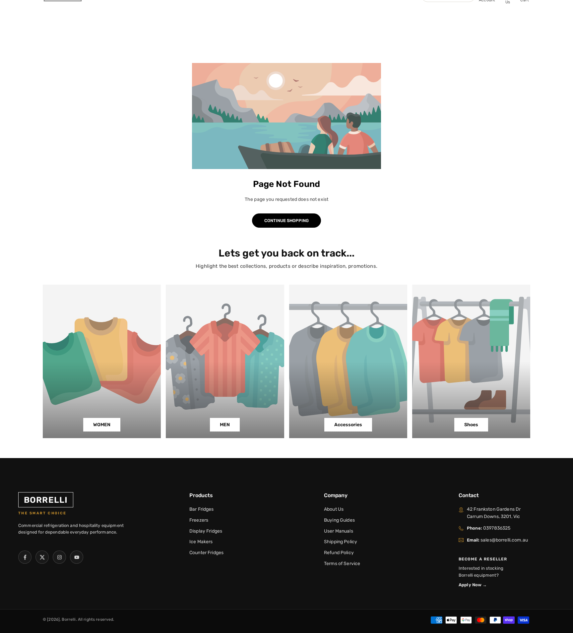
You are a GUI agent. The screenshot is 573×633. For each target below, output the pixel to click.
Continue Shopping (286, 220)
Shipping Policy (340, 542)
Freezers (198, 520)
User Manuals (338, 531)
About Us (334, 509)
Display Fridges (205, 531)
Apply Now (473, 584)
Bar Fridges (201, 509)
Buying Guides (339, 520)
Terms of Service (342, 563)
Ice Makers (201, 542)
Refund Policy (339, 552)
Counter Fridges (206, 552)
